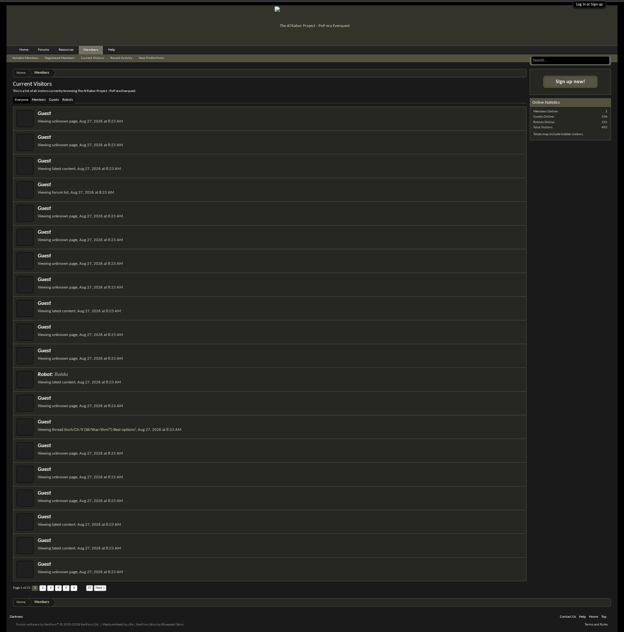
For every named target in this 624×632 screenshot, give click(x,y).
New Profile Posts (151, 58)
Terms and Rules (596, 624)
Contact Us (568, 617)
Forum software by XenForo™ (57, 624)
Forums (43, 50)
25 (90, 588)
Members (39, 100)
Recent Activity (121, 58)
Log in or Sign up (589, 4)
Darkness (16, 617)
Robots (67, 100)
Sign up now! (570, 81)
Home (24, 50)
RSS (612, 617)
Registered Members (59, 58)
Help (111, 50)
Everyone (21, 100)
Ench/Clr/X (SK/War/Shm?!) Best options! (100, 430)
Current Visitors (92, 58)
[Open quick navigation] (522, 73)
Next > (100, 588)
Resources (66, 50)
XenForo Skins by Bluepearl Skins (160, 624)
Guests (54, 100)
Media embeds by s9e (117, 624)
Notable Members (25, 58)
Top (603, 617)
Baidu (61, 374)
